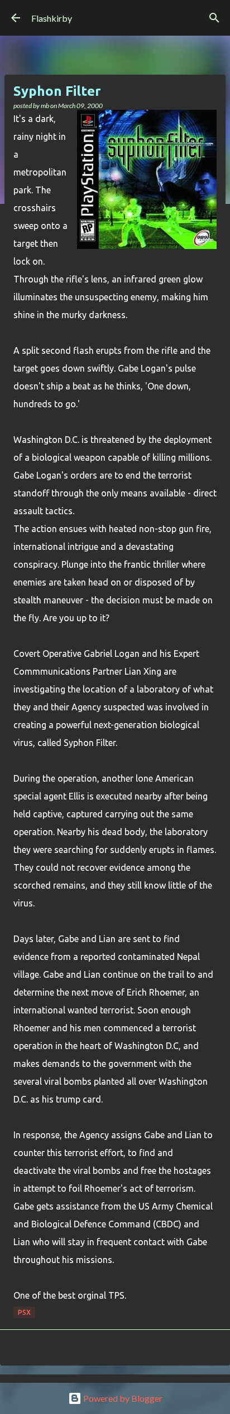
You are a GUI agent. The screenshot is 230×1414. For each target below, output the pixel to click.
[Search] (214, 17)
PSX (24, 1312)
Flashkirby (51, 18)
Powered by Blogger (122, 1398)
